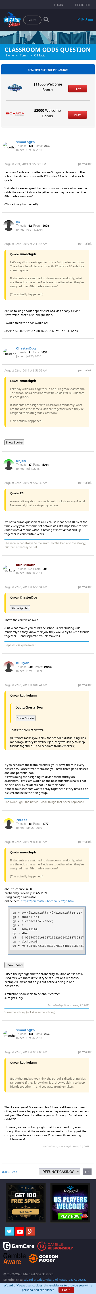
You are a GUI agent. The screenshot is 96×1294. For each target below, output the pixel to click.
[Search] (46, 20)
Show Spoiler (14, 442)
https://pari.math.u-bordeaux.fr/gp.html (47, 901)
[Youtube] (19, 1231)
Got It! (66, 1290)
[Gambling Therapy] (43, 1258)
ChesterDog (26, 348)
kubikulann (25, 565)
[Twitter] (9, 1231)
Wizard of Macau (56, 1280)
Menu (82, 19)
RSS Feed (10, 1172)
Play (78, 88)
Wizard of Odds (34, 1280)
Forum (24, 55)
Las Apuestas (77, 1280)
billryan (22, 663)
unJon (21, 460)
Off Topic (39, 55)
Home (10, 55)
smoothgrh (25, 142)
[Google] (30, 1231)
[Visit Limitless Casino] (26, 1202)
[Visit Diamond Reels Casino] (70, 1202)
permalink (85, 164)
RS (18, 221)
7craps (21, 819)
